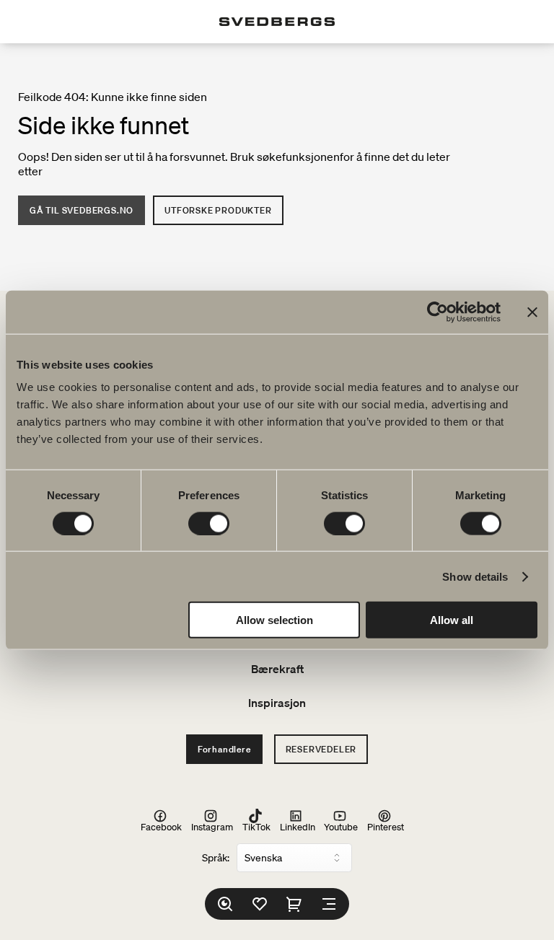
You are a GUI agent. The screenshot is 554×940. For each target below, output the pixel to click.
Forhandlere (224, 749)
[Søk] (225, 904)
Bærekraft (277, 669)
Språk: (215, 857)
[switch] (208, 523)
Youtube (341, 826)
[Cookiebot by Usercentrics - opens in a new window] (437, 311)
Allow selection (274, 620)
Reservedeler (321, 749)
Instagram (212, 826)
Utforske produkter (217, 210)
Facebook (161, 826)
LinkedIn (297, 826)
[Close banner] (532, 312)
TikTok (256, 826)
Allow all (451, 620)
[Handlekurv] (294, 904)
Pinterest (385, 826)
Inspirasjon (277, 702)
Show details (475, 576)
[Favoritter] (259, 904)
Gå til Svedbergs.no (81, 210)
